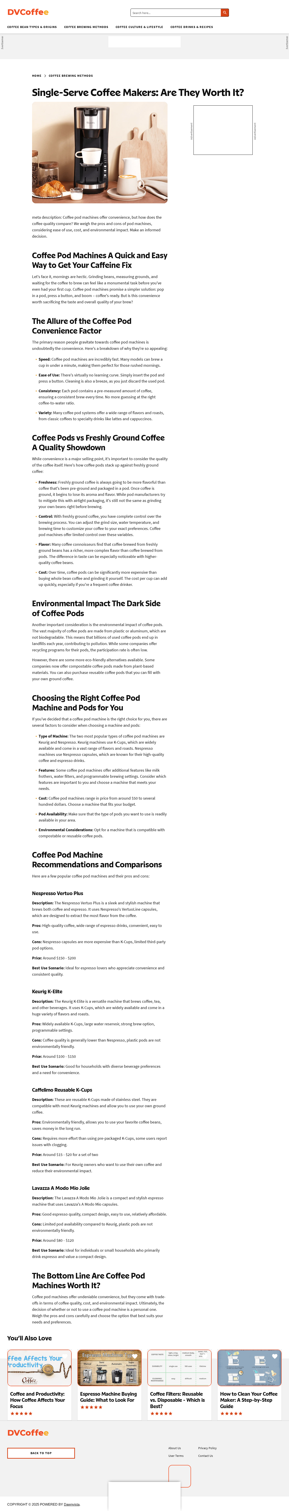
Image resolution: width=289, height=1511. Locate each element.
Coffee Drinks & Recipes (191, 27)
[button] (41, 1453)
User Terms (176, 1456)
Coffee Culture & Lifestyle (139, 27)
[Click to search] (225, 13)
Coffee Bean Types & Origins (32, 27)
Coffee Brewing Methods (86, 27)
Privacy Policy (207, 1448)
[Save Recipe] (65, 1356)
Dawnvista (71, 1504)
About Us (174, 1448)
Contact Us (205, 1456)
